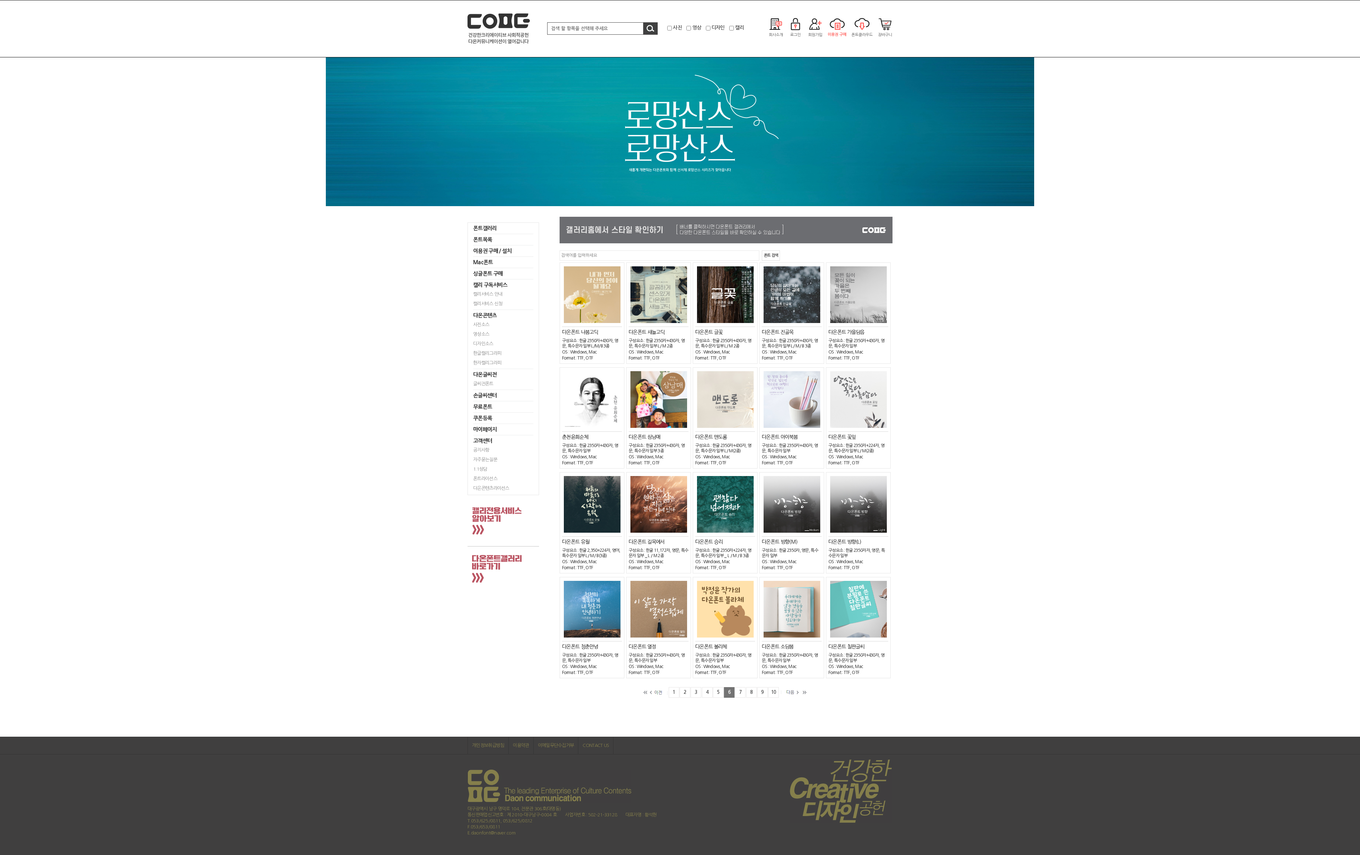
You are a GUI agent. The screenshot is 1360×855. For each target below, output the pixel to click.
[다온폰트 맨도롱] (725, 399)
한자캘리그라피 (487, 363)
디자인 (718, 27)
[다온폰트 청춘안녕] (592, 609)
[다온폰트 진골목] (792, 294)
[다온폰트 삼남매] (658, 399)
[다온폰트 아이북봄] (792, 399)
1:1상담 (480, 469)
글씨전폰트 (483, 383)
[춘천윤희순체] (592, 399)
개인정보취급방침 (488, 745)
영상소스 (481, 334)
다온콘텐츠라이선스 (491, 488)
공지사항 (481, 450)
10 (773, 692)
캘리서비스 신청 (487, 303)
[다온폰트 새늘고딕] (658, 294)
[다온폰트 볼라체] (725, 609)
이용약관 (521, 745)
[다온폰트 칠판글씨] (858, 609)
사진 (677, 27)
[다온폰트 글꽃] (725, 294)
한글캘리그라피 (487, 353)
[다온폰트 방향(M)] (792, 504)
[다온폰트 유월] (592, 504)
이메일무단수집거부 (556, 745)
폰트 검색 (771, 255)
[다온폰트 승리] (725, 504)
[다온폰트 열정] (658, 609)
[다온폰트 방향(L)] (858, 504)
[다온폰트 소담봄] (792, 609)
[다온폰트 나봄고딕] (592, 294)
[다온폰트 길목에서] (658, 504)
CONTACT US (596, 745)
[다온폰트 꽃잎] (858, 399)
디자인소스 (483, 343)
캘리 (739, 27)
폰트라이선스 (485, 478)
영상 (696, 27)
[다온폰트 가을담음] (858, 294)
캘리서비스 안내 (487, 294)
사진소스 (481, 324)
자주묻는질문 (485, 459)
